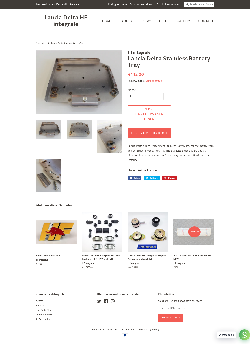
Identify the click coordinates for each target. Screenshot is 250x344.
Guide (164, 21)
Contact (206, 21)
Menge (132, 90)
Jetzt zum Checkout (149, 133)
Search (39, 300)
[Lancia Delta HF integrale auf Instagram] (113, 302)
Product (127, 21)
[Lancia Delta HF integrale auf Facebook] (106, 302)
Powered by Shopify (149, 329)
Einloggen (114, 4)
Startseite (41, 43)
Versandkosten (154, 80)
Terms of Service (44, 314)
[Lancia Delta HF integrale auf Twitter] (99, 302)
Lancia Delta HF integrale (65, 21)
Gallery (184, 21)
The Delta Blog (43, 310)
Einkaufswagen (170, 4)
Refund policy (43, 319)
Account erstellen (141, 4)
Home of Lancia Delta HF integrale (57, 4)
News (147, 21)
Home (107, 21)
